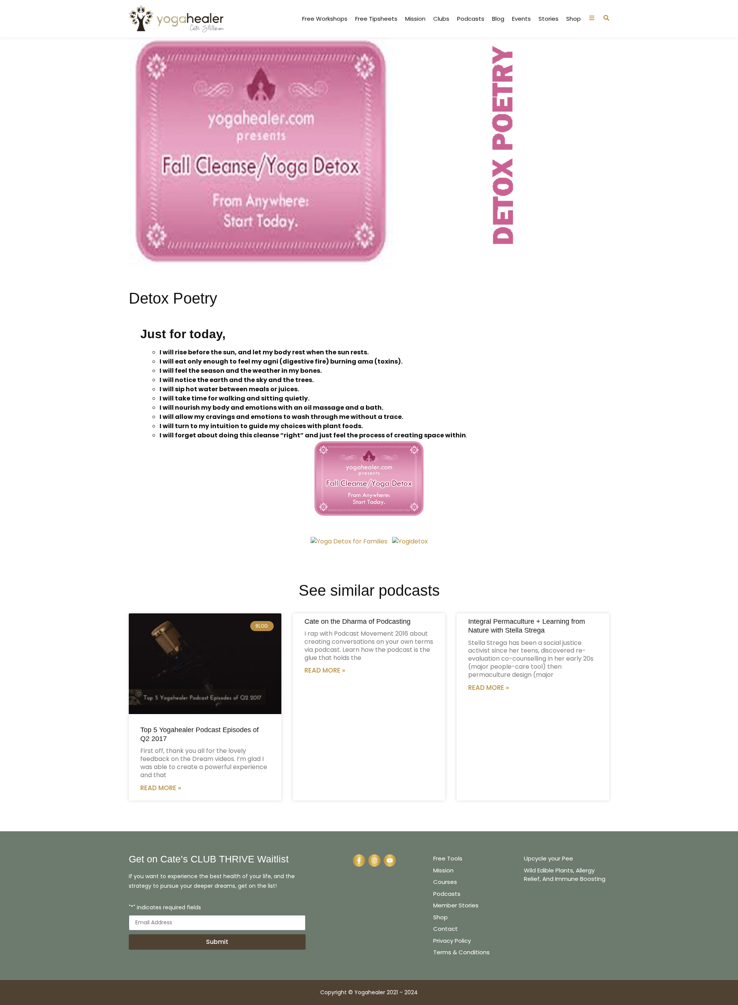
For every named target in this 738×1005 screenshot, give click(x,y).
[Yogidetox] (410, 541)
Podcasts (470, 19)
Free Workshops (324, 19)
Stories (548, 19)
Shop (573, 19)
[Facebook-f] (359, 860)
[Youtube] (390, 860)
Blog (498, 19)
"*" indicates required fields (165, 908)
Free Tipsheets (376, 19)
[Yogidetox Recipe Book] (349, 541)
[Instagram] (374, 860)
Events (521, 19)
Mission (415, 19)
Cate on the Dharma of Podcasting (357, 621)
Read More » (160, 787)
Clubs (441, 19)
